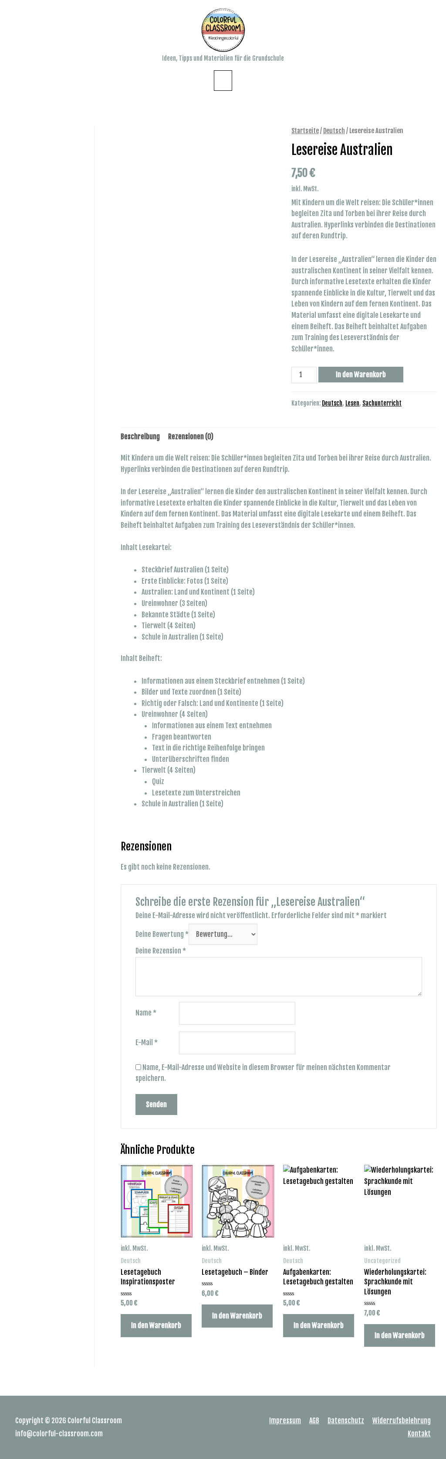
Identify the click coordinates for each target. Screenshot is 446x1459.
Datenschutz (346, 1420)
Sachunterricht (382, 403)
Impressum (285, 1420)
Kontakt (419, 1433)
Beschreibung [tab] (140, 436)
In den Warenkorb (361, 374)
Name (145, 1012)
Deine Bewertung (162, 934)
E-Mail (146, 1042)
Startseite (305, 131)
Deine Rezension (160, 950)
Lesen (352, 403)
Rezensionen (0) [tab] (190, 436)
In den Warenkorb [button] (156, 1325)
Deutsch (334, 131)
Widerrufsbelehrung (401, 1420)
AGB (314, 1420)
